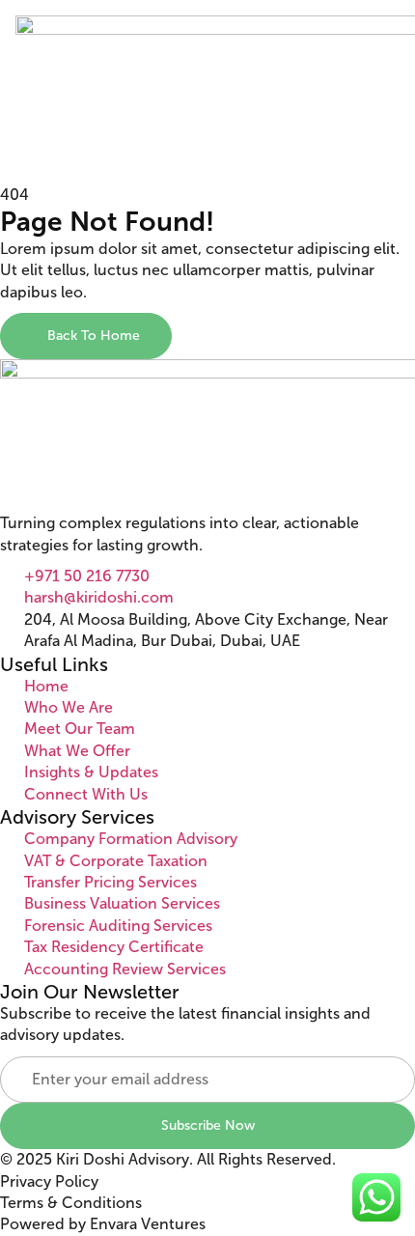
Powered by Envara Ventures (103, 1224)
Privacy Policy (49, 1181)
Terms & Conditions (71, 1202)
